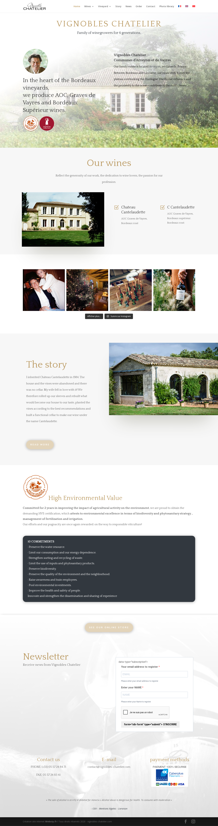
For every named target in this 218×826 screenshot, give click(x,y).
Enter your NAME (131, 687)
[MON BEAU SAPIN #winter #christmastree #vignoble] (87, 290)
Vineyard (103, 6)
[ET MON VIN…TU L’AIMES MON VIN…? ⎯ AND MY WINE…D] (174, 290)
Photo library (166, 6)
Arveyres (155, 66)
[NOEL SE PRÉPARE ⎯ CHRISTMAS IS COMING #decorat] (131, 290)
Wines (87, 6)
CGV (95, 808)
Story (118, 6)
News (129, 6)
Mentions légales (107, 808)
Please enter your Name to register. (136, 702)
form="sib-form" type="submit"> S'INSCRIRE (150, 724)
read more (40, 444)
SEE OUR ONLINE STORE (109, 627)
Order (139, 6)
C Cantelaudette (181, 207)
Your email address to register (140, 666)
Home (77, 6)
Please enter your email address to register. (139, 681)
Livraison (122, 808)
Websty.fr (51, 821)
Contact (150, 6)
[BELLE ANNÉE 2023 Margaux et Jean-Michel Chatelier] (44, 290)
